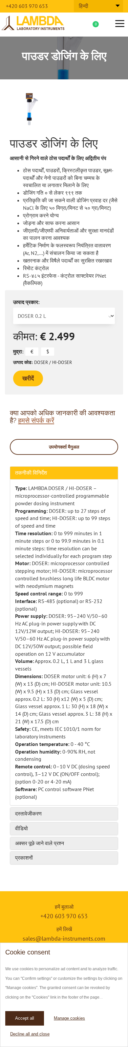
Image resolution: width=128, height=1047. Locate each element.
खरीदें (28, 378)
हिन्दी (83, 6)
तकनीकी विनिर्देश (31, 473)
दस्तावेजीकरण (28, 814)
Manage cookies (69, 1018)
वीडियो (21, 828)
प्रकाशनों (24, 858)
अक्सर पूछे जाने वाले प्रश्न (39, 843)
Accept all (24, 1018)
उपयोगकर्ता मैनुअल (64, 447)
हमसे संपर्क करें (36, 420)
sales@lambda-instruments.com (64, 938)
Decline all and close (30, 1034)
